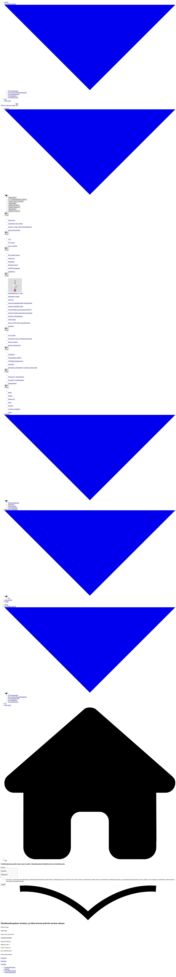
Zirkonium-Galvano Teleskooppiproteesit (20, 338)
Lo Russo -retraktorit (14, 409)
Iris (9, 598)
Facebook (3, 958)
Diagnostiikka (12, 197)
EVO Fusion (11, 335)
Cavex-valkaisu (12, 246)
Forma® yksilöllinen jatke (15, 306)
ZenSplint (11, 364)
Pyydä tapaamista (13, 91)
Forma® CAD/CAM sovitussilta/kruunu (20, 227)
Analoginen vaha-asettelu (15, 223)
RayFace (10, 406)
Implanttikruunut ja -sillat (15, 293)
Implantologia (12, 203)
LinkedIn (3, 964)
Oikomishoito (12, 209)
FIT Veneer (11, 242)
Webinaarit (11, 504)
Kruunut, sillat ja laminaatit (16, 201)
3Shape (10, 396)
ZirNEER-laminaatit (14, 268)
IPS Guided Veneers (14, 255)
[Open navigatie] (16, 104)
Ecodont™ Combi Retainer (16, 380)
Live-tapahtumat (13, 508)
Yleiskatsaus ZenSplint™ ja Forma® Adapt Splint (22, 367)
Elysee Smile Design (14, 230)
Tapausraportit (12, 506)
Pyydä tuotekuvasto (13, 94)
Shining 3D (11, 399)
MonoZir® (11, 261)
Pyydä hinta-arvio (13, 97)
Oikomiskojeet (12, 383)
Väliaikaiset (11, 271)
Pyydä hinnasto (12, 96)
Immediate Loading (13, 296)
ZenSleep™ (11, 354)
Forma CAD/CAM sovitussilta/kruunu (19, 323)
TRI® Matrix (12, 319)
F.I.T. (9, 239)
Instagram (3, 961)
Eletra (9, 402)
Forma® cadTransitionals (15, 316)
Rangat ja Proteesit (14, 205)
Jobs (5, 860)
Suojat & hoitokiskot (14, 207)
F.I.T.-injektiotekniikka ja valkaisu (17, 199)
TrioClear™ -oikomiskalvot (16, 377)
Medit (9, 392)
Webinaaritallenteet (13, 503)
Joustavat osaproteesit (14, 345)
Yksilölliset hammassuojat (15, 361)
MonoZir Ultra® (13, 265)
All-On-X (11, 300)
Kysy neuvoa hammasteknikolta (17, 92)
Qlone (10, 412)
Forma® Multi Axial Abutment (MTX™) (20, 309)
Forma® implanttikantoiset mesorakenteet (20, 303)
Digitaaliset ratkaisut (14, 211)
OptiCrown (11, 258)
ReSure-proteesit (13, 342)
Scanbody (11, 326)
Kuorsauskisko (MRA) (14, 358)
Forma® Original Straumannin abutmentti (20, 313)
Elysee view (11, 220)
